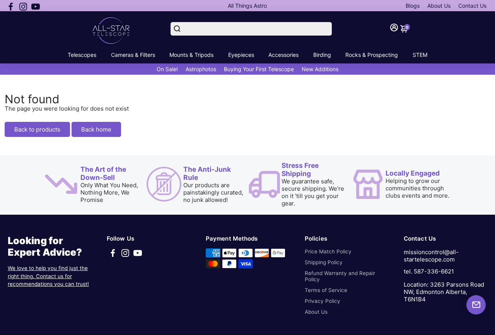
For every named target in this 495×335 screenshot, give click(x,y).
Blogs (413, 5)
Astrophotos (201, 69)
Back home (96, 129)
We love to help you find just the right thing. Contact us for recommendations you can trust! (48, 276)
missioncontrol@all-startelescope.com (431, 255)
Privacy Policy (322, 301)
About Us (439, 5)
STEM (420, 54)
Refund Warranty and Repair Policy (340, 276)
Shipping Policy (324, 262)
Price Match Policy (328, 251)
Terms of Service (326, 290)
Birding (322, 54)
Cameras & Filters (133, 54)
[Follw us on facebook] (10, 6)
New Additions (320, 69)
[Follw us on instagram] (23, 6)
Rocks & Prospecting (371, 54)
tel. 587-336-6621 (429, 271)
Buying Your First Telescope (259, 69)
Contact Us (472, 5)
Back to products (37, 129)
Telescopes (82, 54)
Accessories (283, 54)
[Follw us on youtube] (35, 6)
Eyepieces (241, 54)
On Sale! (167, 69)
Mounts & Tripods (191, 54)
